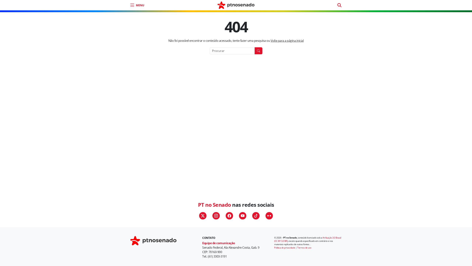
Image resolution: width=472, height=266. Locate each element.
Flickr (269, 215)
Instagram (216, 215)
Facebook (229, 215)
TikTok (256, 215)
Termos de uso (304, 247)
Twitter (202, 215)
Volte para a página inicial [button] (287, 41)
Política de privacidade (284, 247)
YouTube (242, 215)
